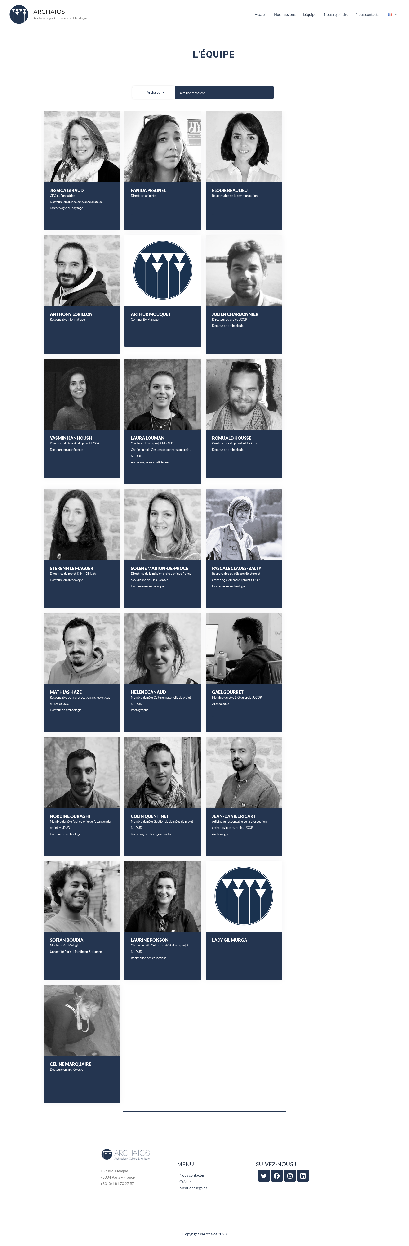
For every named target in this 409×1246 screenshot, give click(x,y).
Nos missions (285, 14)
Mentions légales (193, 1187)
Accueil (261, 14)
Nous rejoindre (336, 14)
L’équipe (309, 14)
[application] (394, 14)
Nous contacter (368, 14)
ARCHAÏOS (49, 11)
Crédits (185, 1181)
